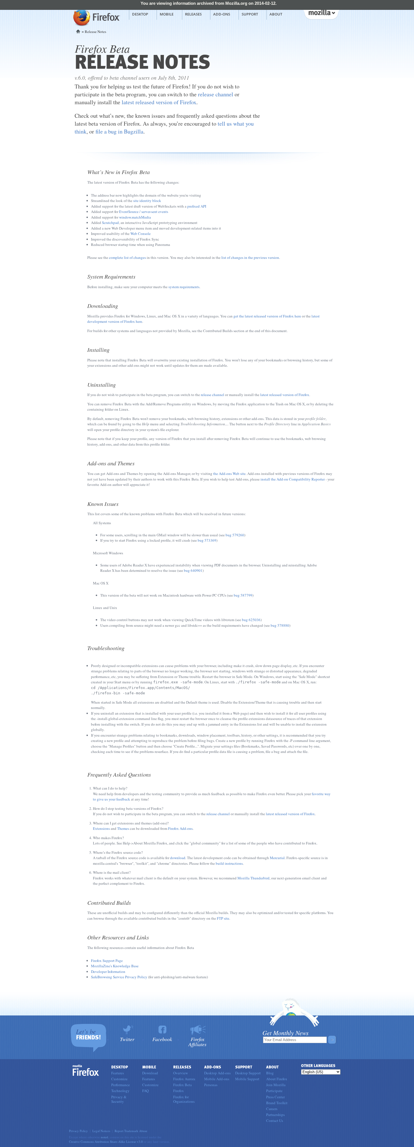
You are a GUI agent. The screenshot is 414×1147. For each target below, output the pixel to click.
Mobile (166, 14)
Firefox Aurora (184, 1078)
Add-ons (221, 14)
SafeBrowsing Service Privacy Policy (119, 976)
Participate (274, 1090)
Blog (270, 1072)
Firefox (86, 1070)
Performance (120, 1084)
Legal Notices (101, 1131)
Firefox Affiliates (197, 1041)
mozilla (321, 14)
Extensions (101, 828)
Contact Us (274, 1120)
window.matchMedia (135, 217)
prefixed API (196, 206)
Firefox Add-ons (180, 828)
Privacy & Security (118, 1099)
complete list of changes (127, 257)
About (276, 14)
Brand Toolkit (277, 1102)
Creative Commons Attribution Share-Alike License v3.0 (106, 1141)
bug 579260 (235, 534)
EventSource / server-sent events (143, 211)
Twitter (127, 1039)
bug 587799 (243, 595)
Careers (271, 1108)
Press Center (275, 1096)
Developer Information (108, 971)
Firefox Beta (182, 1084)
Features (117, 1072)
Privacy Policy (78, 1131)
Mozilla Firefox (96, 17)
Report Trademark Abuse (131, 1131)
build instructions (229, 863)
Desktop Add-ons (217, 1072)
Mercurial (277, 857)
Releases (193, 14)
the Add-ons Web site (229, 473)
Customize (119, 1078)
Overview (180, 1072)
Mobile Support (247, 1078)
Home (78, 31)
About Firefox (276, 1078)
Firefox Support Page (107, 960)
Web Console (140, 233)
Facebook (162, 1039)
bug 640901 (193, 570)
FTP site (223, 918)
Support (250, 14)
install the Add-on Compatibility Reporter (293, 479)
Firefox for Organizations (184, 1099)
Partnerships (275, 1114)
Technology (120, 1090)
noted (104, 1137)
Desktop (140, 14)
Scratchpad (110, 222)
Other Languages (318, 1065)
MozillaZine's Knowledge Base (115, 965)
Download (150, 1072)
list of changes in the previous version (250, 257)
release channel (215, 94)
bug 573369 (207, 540)
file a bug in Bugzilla (119, 131)
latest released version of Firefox (159, 102)
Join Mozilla (276, 1084)
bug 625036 (251, 619)
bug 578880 (280, 625)
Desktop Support (248, 1072)
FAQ (145, 1090)
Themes (123, 828)
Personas (210, 1084)
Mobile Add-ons (216, 1078)
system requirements (183, 286)
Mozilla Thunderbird (253, 878)
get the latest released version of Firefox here (267, 316)
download (177, 857)
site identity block (147, 200)
